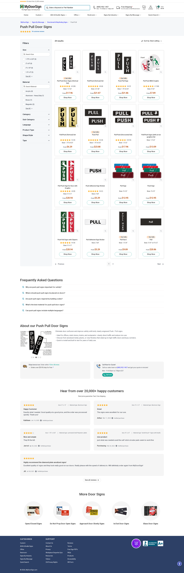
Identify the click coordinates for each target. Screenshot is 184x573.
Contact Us (49, 543)
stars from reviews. (35, 1)
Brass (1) (29, 100)
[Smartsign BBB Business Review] (153, 543)
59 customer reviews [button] (38, 31)
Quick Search (153, 15)
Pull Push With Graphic (151, 81)
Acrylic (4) (29, 91)
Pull (151, 240)
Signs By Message (132, 15)
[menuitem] (26, 15)
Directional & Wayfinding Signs (57, 22)
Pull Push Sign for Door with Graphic (67, 187)
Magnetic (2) (30, 104)
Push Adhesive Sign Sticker (95, 186)
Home (26, 15)
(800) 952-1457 (122, 367)
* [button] (53, 367)
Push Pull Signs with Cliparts (68, 240)
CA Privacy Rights (52, 562)
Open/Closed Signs (33, 523)
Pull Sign (123, 186)
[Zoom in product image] (77, 72)
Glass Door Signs (150, 523)
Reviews (70, 543)
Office (76, 15)
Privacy (48, 549)
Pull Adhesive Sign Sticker (95, 240)
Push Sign (151, 186)
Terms (70, 546)
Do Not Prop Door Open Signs (63, 523)
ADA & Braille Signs (57, 15)
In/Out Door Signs (121, 523)
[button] (144, 8)
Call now (109, 375)
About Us (49, 546)
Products (71, 556)
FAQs (69, 552)
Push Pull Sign (123, 81)
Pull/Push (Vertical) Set (95, 81)
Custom (38, 15)
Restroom (91, 15)
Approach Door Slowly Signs (92, 523)
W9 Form (70, 562)
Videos (48, 559)
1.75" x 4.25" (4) (31, 59)
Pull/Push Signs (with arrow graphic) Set (151, 136)
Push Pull (95, 135)
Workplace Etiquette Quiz (54, 552)
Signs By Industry (110, 15)
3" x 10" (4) (29, 68)
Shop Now (68, 98)
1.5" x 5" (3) (29, 72)
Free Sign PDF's (73, 549)
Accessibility (72, 559)
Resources (49, 556)
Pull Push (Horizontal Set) (123, 135)
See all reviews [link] (91, 480)
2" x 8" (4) (29, 63)
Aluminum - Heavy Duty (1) (35, 95)
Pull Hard (123, 240)
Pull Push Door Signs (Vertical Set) (67, 82)
